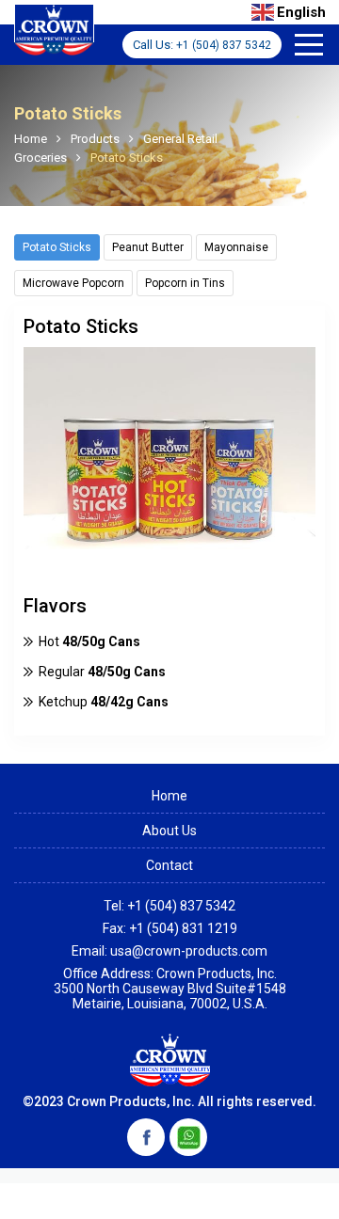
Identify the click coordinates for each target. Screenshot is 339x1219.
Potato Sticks (57, 247)
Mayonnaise (236, 247)
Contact (169, 865)
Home (169, 795)
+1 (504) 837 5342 (223, 45)
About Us (169, 830)
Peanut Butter (148, 247)
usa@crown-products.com (188, 950)
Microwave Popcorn (73, 283)
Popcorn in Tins (185, 283)
